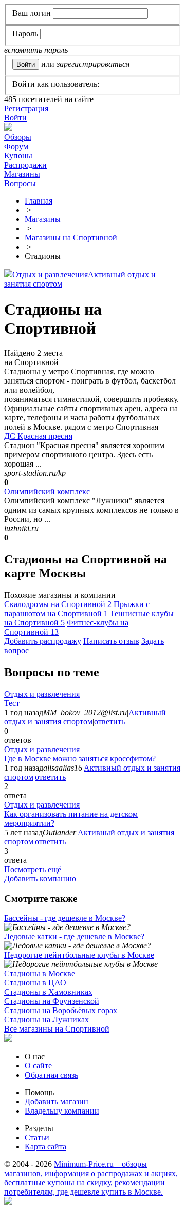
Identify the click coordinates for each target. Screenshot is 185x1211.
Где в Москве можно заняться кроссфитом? (80, 758)
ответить (109, 721)
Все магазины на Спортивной (56, 1028)
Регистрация (26, 108)
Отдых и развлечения (50, 274)
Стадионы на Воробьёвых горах (60, 1010)
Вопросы (20, 183)
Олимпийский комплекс (47, 491)
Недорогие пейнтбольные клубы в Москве (79, 955)
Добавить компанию (40, 878)
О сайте (38, 1065)
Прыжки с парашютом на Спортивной (77, 609)
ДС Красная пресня (38, 436)
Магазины (22, 174)
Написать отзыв (111, 641)
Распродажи (25, 164)
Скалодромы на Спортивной (58, 604)
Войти (15, 117)
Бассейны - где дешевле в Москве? (64, 918)
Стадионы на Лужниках (46, 1019)
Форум (16, 146)
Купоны (18, 155)
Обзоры (17, 137)
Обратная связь (51, 1075)
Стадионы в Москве (39, 973)
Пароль (25, 33)
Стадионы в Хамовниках (48, 991)
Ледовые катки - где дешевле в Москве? (74, 936)
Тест (12, 703)
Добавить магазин (56, 1101)
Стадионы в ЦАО (35, 982)
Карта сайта (45, 1146)
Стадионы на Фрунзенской (51, 1001)
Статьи (37, 1137)
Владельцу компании (62, 1110)
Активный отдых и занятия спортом (85, 717)
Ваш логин (31, 13)
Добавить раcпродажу (42, 641)
